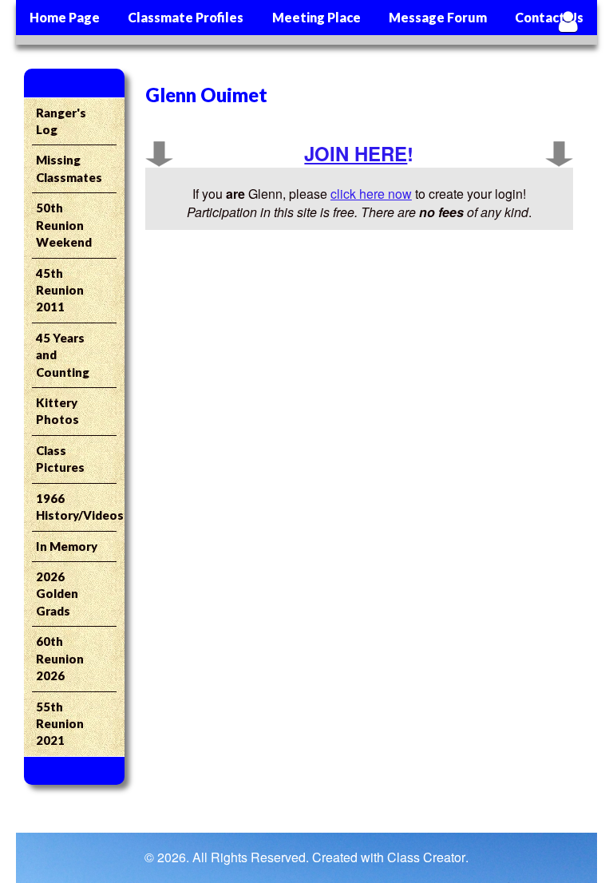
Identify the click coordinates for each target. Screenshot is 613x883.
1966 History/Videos (76, 506)
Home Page (65, 17)
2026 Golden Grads (57, 593)
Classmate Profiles (185, 17)
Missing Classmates (69, 168)
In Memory (66, 546)
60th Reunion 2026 (60, 658)
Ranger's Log (61, 121)
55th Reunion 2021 (60, 723)
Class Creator (426, 857)
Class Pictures (60, 458)
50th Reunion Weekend (64, 224)
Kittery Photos (57, 410)
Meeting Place (316, 17)
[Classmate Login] (568, 21)
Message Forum (438, 17)
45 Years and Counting (62, 355)
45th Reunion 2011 (60, 290)
